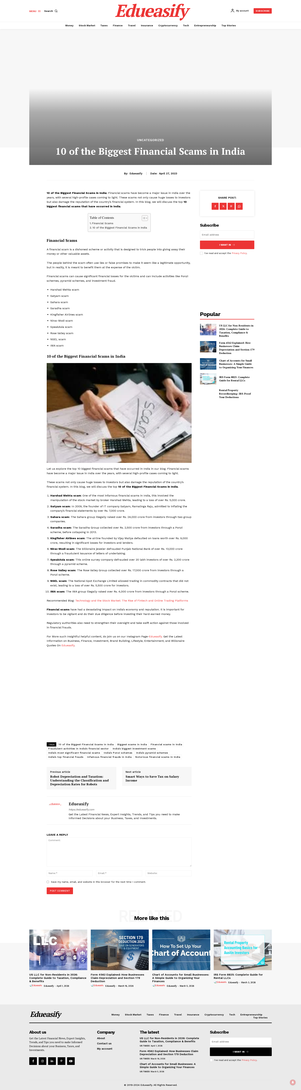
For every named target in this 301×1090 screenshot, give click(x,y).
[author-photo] (36, 985)
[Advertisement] (119, 695)
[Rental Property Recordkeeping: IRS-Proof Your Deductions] (208, 393)
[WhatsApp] (239, 206)
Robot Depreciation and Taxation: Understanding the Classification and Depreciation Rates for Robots (79, 780)
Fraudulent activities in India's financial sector (78, 748)
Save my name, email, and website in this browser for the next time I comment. (98, 881)
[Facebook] (215, 206)
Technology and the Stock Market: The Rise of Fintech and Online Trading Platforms (131, 600)
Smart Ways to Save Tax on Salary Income (152, 778)
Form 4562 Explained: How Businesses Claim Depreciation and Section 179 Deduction (236, 348)
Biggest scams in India (132, 744)
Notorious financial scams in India (157, 757)
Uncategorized (150, 140)
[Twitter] (223, 206)
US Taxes (145, 1046)
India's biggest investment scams (134, 748)
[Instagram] (42, 1061)
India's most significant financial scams (74, 752)
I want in (225, 245)
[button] (51, 11)
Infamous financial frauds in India (109, 757)
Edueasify (136, 173)
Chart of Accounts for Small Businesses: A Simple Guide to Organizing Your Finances (236, 364)
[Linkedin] (52, 1061)
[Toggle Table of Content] (143, 218)
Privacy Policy (239, 253)
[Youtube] (71, 1061)
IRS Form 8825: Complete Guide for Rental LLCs (234, 378)
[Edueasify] (55, 810)
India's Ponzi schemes (118, 752)
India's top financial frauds (65, 757)
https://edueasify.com (81, 809)
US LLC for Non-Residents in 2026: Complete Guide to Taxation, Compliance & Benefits (236, 330)
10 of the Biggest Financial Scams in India (119, 227)
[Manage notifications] (293, 1082)
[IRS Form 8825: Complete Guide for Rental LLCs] (208, 378)
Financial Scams (102, 223)
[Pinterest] (231, 206)
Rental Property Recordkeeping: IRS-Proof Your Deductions (235, 393)
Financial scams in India (166, 744)
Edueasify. (156, 636)
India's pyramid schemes (152, 752)
